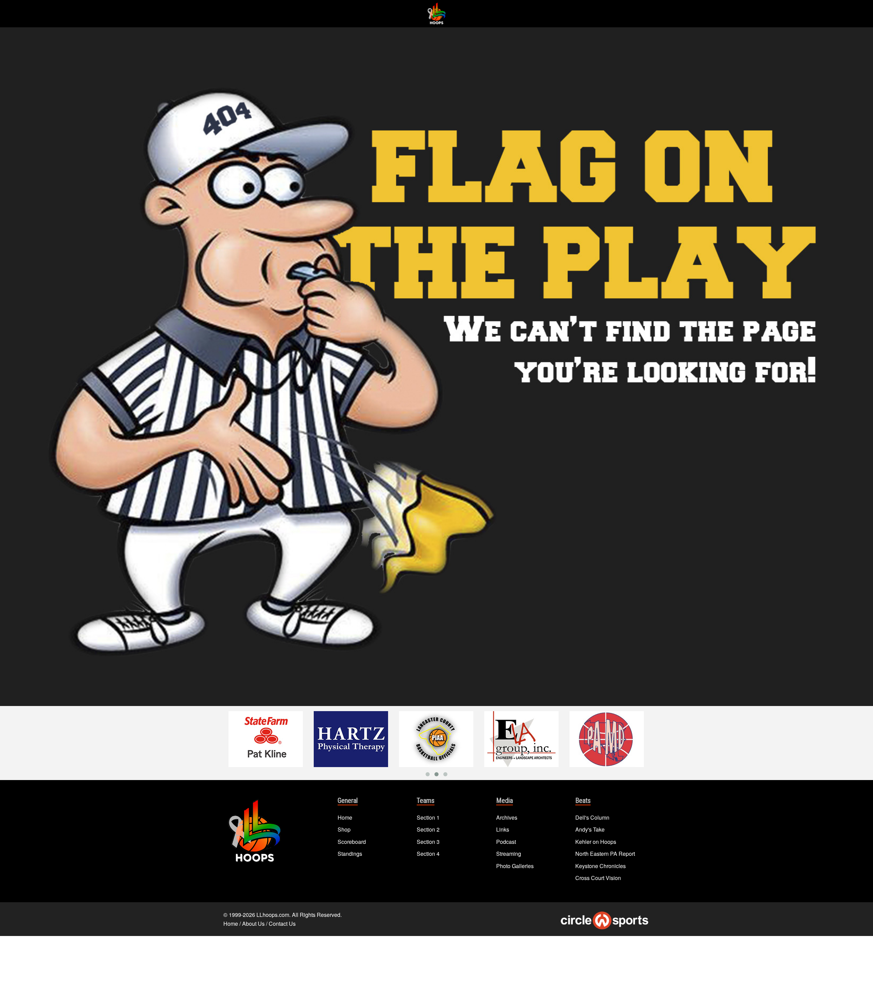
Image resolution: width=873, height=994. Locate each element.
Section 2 (428, 829)
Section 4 (428, 854)
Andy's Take (590, 829)
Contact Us (282, 923)
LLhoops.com (272, 915)
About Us (253, 923)
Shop (344, 829)
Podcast (506, 842)
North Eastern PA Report (605, 854)
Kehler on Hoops (595, 842)
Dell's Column (592, 817)
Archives (506, 817)
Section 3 (428, 842)
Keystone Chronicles (600, 866)
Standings (350, 854)
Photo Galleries (515, 866)
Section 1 (428, 817)
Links (502, 829)
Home (345, 817)
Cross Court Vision (598, 878)
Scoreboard (352, 842)
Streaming (508, 854)
